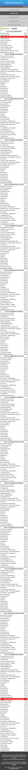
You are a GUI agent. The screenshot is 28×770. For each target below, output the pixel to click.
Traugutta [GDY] (5, 68)
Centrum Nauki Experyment (8, 74)
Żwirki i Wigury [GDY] (6, 66)
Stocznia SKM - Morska (7, 47)
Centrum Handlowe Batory (8, 61)
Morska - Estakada (6, 40)
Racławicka (4, 86)
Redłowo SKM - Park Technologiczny (10, 76)
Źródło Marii (4, 91)
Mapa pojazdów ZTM (14, 24)
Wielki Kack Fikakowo (7, 97)
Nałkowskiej (4, 90)
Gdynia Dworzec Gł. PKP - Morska (10, 50)
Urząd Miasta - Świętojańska (8, 127)
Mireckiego (4, 43)
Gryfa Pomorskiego (6, 95)
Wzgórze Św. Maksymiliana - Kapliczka (11, 71)
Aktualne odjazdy (14, 9)
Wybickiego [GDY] (6, 64)
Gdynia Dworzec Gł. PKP (7, 52)
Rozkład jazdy (14, 13)
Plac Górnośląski (5, 79)
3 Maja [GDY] (4, 59)
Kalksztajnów (4, 42)
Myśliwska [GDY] (5, 105)
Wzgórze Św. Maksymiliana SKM (9, 69)
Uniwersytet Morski (6, 45)
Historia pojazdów (14, 17)
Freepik (24, 762)
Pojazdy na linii (14, 20)
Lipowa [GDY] (4, 93)
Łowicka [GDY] (5, 81)
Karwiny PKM (4, 88)
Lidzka (2, 85)
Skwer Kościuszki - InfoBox (8, 62)
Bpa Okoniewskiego (6, 49)
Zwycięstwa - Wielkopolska (8, 78)
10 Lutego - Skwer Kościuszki (8, 134)
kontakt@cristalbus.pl (14, 768)
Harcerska (3, 73)
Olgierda (3, 83)
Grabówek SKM (5, 33)
